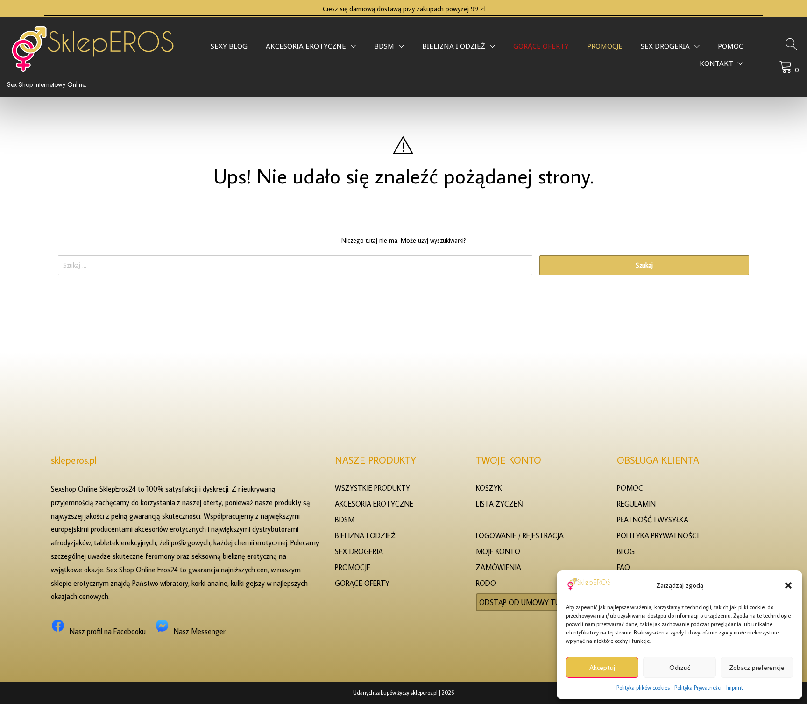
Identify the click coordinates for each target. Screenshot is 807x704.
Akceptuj (602, 667)
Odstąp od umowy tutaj (525, 602)
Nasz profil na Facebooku (108, 631)
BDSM (384, 48)
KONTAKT (716, 65)
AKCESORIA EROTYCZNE (306, 48)
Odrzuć (679, 667)
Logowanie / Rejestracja (520, 535)
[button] (788, 585)
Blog (626, 551)
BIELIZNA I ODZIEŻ (453, 48)
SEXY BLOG (229, 48)
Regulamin (636, 503)
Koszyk (489, 488)
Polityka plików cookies (643, 687)
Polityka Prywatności (698, 687)
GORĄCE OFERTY (541, 48)
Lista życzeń (499, 503)
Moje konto (498, 551)
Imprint (734, 687)
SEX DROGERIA (665, 48)
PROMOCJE (605, 48)
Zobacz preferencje (757, 667)
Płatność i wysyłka (652, 519)
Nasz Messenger (200, 631)
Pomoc (730, 48)
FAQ (623, 567)
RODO (486, 583)
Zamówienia (498, 567)
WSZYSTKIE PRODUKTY (372, 488)
